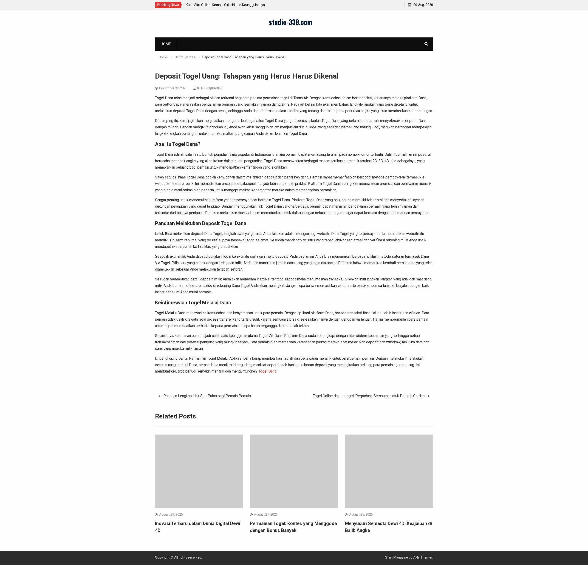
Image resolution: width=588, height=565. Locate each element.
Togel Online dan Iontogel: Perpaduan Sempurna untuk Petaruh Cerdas (369, 396)
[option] (227, 5)
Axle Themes (423, 557)
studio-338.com (290, 22)
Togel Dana (267, 371)
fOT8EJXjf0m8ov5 (210, 88)
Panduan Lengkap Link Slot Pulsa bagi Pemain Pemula (207, 396)
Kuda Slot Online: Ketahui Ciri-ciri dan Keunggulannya (225, 5)
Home (166, 44)
